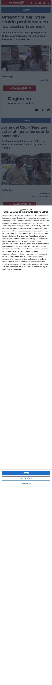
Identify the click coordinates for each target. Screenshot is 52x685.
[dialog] (26, 445)
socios (20, 215)
